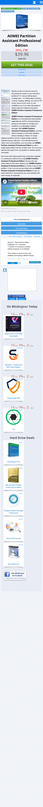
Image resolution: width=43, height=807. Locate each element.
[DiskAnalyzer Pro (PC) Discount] (13, 448)
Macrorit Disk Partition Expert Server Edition (14, 486)
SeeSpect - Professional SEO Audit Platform (13, 366)
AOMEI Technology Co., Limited (11, 8)
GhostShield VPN (13, 398)
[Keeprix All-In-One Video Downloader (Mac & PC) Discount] (13, 323)
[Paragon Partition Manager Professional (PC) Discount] (13, 499)
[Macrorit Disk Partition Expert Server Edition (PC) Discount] (13, 474)
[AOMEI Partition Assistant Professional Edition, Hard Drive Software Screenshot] (5, 108)
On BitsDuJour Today (22, 306)
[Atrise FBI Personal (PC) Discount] (13, 525)
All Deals (24, 8)
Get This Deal (22, 65)
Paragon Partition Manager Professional (13, 511)
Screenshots (22, 69)
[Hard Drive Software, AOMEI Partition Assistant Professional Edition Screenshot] (5, 123)
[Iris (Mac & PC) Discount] (13, 416)
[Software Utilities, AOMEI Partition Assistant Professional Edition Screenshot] (5, 131)
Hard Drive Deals (22, 438)
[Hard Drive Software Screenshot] (5, 101)
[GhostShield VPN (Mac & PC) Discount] (13, 385)
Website (21, 72)
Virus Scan (22, 75)
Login (12, 299)
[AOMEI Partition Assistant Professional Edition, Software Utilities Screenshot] (5, 115)
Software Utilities (34, 8)
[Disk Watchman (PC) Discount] (13, 551)
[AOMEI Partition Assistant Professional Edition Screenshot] (5, 93)
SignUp (22, 299)
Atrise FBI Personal (14, 538)
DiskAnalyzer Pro (13, 461)
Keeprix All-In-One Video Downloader (13, 334)
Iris (13, 429)
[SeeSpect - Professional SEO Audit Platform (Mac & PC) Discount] (13, 354)
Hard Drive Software (8, 11)
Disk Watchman (13, 564)
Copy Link (25, 259)
